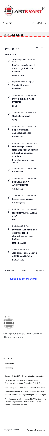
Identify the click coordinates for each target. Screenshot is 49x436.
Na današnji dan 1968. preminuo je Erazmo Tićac (25, 387)
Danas (24, 270)
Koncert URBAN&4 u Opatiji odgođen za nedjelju (25, 376)
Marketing (9, 368)
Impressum (9, 364)
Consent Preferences (36, 430)
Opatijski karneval (21, 116)
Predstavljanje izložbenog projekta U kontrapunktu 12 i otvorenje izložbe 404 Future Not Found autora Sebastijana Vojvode (25, 402)
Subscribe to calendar (23, 279)
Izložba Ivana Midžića (22, 199)
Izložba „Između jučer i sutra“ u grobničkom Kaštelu (23, 68)
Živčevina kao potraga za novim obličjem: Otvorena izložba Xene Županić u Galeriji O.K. (24, 381)
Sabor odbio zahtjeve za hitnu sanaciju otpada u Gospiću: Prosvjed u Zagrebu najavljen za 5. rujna (25, 393)
